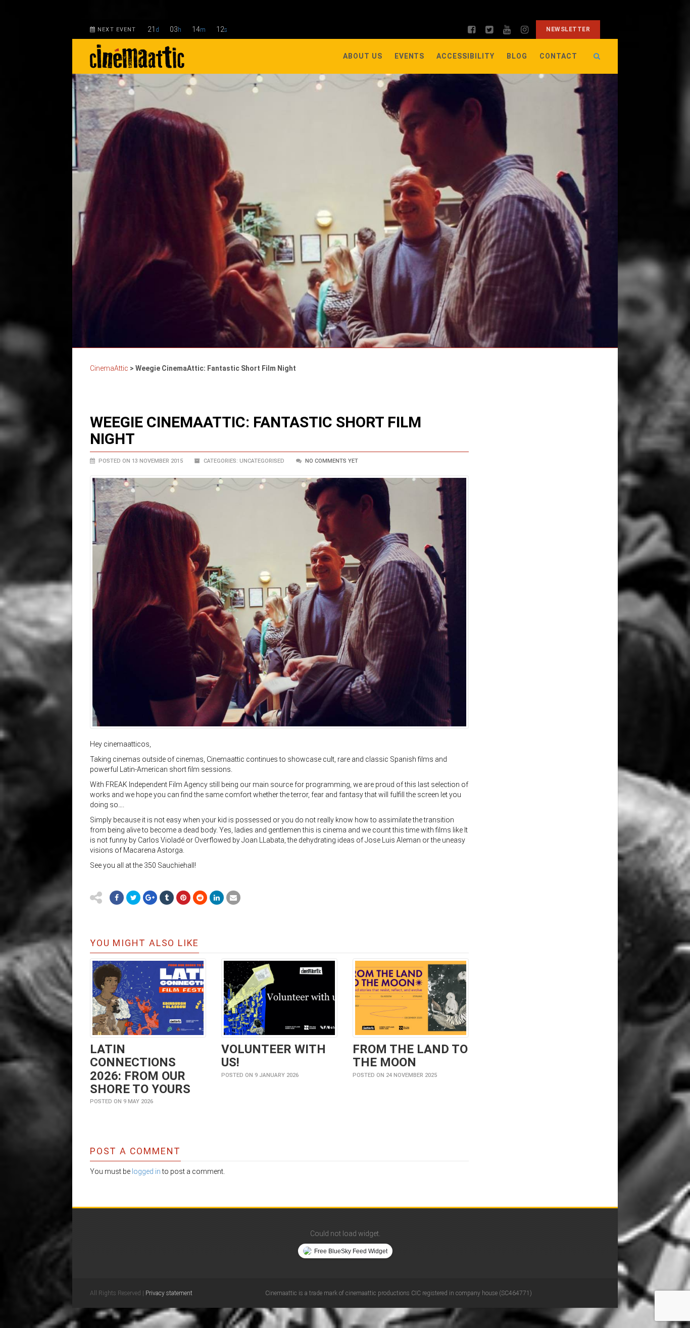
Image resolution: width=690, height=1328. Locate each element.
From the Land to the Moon (410, 1055)
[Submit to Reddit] (200, 898)
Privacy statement (168, 1293)
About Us (362, 56)
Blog (517, 56)
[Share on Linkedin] (217, 898)
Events (410, 56)
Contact (558, 56)
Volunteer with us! (273, 1055)
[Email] (233, 898)
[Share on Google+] (150, 898)
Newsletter (568, 29)
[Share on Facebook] (117, 898)
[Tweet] (133, 898)
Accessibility (465, 56)
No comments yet (331, 461)
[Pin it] (183, 898)
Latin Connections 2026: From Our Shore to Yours (140, 1069)
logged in (146, 1171)
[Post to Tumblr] (167, 898)
